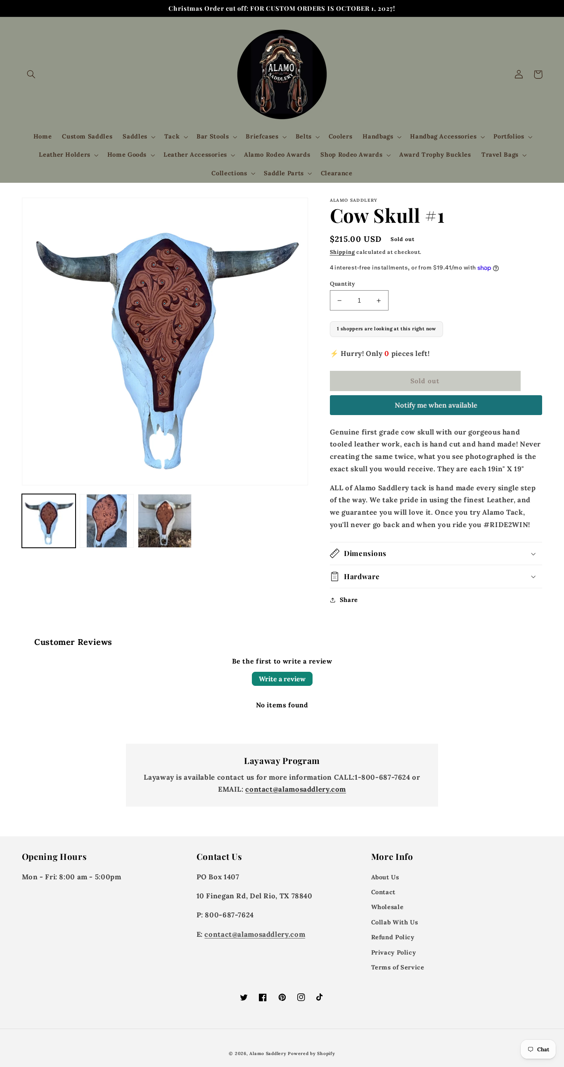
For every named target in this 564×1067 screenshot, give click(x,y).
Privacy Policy (393, 952)
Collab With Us (394, 922)
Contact (383, 892)
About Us (385, 877)
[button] (31, 74)
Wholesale (387, 907)
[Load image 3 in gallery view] (165, 521)
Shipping (342, 251)
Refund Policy (393, 937)
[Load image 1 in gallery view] (49, 521)
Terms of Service (397, 967)
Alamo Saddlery (267, 1053)
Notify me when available (436, 405)
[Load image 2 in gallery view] (106, 521)
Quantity (342, 283)
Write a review (282, 679)
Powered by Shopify (311, 1053)
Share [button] (349, 600)
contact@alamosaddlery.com (295, 789)
